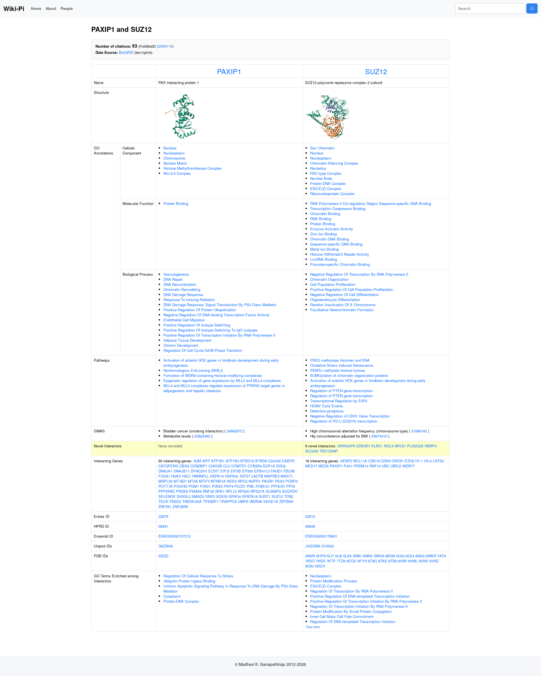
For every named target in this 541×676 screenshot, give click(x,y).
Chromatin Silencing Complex (334, 163)
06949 (310, 526)
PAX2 (279, 481)
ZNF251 (164, 506)
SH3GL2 (183, 496)
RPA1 (220, 491)
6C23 (400, 555)
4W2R (310, 555)
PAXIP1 (229, 71)
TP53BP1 (211, 501)
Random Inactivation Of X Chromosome (342, 304)
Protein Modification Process (333, 581)
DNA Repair (173, 279)
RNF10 (375, 466)
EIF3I (224, 471)
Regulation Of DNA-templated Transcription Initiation (352, 621)
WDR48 (256, 501)
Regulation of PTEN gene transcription (341, 390)
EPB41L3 (262, 471)
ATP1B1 (218, 460)
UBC (385, 466)
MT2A (193, 481)
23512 (310, 516)
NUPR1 (255, 481)
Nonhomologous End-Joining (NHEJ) (193, 370)
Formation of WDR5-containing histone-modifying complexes (212, 375)
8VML (413, 561)
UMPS (243, 501)
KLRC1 (377, 446)
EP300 (247, 471)
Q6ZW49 (165, 546)
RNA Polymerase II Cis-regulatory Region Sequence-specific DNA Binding (370, 203)
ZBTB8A (286, 501)
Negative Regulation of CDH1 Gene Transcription (350, 416)
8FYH (362, 561)
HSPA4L (232, 476)
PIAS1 (205, 486)
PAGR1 (268, 481)
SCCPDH (289, 491)
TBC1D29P (329, 451)
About (51, 8)
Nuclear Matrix (175, 163)
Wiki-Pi (13, 8)
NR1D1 (400, 446)
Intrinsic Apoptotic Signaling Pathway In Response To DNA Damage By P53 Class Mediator (230, 588)
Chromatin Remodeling (181, 289)
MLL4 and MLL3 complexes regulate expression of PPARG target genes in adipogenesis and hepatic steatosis (224, 388)
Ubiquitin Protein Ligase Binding (189, 581)
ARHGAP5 (346, 446)
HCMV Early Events (326, 405)
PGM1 (194, 486)
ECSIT (213, 471)
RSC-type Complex (326, 173)
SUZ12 (376, 71)
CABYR (288, 460)
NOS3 (232, 481)
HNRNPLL (200, 476)
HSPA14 (217, 476)
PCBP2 (291, 481)
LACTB (257, 476)
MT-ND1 (180, 481)
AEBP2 (346, 460)
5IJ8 (338, 555)
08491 (163, 526)
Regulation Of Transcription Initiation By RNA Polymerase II (359, 606)
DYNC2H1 (199, 471)
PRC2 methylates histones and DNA (340, 360)
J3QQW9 (312, 546)
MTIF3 (204, 481)
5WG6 (379, 555)
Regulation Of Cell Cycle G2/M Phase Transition (202, 350)
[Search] (532, 8)
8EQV (351, 561)
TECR (163, 501)
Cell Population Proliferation (332, 284)
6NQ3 (420, 555)
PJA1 (348, 466)
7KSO (310, 561)
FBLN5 (289, 471)
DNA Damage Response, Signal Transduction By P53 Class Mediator (219, 304)
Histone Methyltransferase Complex (192, 168)
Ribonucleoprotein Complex (332, 193)
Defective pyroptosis (327, 411)
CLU (226, 466)
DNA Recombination (179, 284)
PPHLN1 (278, 486)
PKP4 (228, 486)
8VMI (402, 561)
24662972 (234, 431)
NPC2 (242, 481)
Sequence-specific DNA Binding (336, 244)
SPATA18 (250, 496)
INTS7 (245, 476)
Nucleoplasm (174, 153)
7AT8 (441, 555)
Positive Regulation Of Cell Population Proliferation (351, 289)
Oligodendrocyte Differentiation (335, 299)
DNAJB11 (182, 471)
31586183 (419, 431)
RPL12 (231, 491)
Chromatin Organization (329, 279)
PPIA (290, 486)
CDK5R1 (363, 446)
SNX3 (210, 496)
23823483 (202, 436)
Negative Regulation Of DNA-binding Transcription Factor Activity (216, 314)
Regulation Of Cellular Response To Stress (198, 575)
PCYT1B (165, 486)
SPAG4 (235, 496)
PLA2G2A (415, 446)
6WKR (431, 555)
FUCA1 (164, 476)
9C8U (309, 566)
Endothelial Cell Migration (184, 319)
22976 (163, 516)
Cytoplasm (172, 596)
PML (250, 486)
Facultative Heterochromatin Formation (342, 309)
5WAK (368, 555)
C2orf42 (274, 460)
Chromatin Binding (325, 213)
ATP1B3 (232, 460)
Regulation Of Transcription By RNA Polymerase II (351, 591)
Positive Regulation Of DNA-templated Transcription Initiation (360, 596)
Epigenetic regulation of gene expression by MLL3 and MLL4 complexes (222, 380)
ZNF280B (180, 506)
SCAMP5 (273, 491)
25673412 (379, 436)
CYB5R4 (255, 466)
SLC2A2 (311, 451)
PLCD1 (240, 486)
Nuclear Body (321, 178)
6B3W (390, 555)
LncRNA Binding (323, 259)
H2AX (176, 476)
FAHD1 (276, 471)
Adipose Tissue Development (187, 340)
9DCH (320, 566)
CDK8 (386, 460)
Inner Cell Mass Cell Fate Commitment (342, 616)
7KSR (320, 561)
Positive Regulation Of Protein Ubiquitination (199, 309)
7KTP (331, 561)
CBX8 (184, 466)
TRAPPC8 (228, 501)
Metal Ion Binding (324, 249)
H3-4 (428, 460)
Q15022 (327, 546)
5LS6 (347, 555)
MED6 (323, 466)
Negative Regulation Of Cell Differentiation (344, 294)
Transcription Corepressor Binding (337, 208)
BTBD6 (261, 460)
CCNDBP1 (198, 466)
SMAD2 (198, 496)
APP (206, 460)
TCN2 (288, 496)
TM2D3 (175, 501)
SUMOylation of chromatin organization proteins (349, 375)
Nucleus (170, 148)
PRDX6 (182, 491)
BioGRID (126, 52)
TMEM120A (192, 501)
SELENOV (167, 496)
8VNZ (434, 561)
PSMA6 (195, 491)
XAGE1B (270, 501)
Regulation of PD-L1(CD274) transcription (343, 421)
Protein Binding (175, 203)
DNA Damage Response (183, 294)
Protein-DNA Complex (328, 183)
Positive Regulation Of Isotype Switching (196, 325)
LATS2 (438, 460)
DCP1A (269, 466)
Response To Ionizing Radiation (189, 299)
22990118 (164, 46)
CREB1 (398, 460)
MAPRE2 (272, 476)
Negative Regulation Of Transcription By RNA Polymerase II (359, 274)
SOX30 (222, 496)
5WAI (357, 555)
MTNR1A (218, 481)
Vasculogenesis (176, 274)
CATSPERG (168, 466)
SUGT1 (264, 496)
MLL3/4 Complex (177, 173)
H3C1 (186, 476)
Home (36, 8)
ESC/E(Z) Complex (326, 188)
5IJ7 (330, 555)
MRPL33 (165, 481)
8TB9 (392, 561)
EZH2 (409, 460)
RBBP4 (431, 446)
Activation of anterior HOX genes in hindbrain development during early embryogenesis (221, 362)
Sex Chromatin (322, 148)
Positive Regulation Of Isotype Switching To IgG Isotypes (210, 330)
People (67, 8)
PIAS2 (217, 486)
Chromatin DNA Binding (329, 239)
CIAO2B (215, 466)
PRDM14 (361, 466)
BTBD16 (247, 460)
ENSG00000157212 (174, 536)
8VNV (423, 561)
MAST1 (287, 476)
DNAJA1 (165, 471)
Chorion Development (180, 345)
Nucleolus (318, 168)
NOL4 (388, 446)
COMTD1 (239, 466)
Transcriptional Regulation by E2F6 (338, 400)
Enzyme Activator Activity (331, 228)
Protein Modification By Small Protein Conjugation (351, 611)
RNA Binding (320, 218)
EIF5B (235, 471)
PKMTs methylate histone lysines (337, 370)
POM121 (263, 486)
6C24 (410, 555)
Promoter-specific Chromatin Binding (340, 264)
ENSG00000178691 (321, 536)
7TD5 (341, 561)
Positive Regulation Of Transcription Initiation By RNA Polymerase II (219, 335)
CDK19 (374, 460)
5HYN (321, 555)
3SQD (163, 555)
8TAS (382, 561)
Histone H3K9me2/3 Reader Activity (339, 254)
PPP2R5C (166, 491)
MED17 (311, 466)
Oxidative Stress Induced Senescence (341, 365)
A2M (197, 460)
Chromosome (174, 158)
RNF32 (208, 491)
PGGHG (180, 486)
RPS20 (243, 491)
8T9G (372, 561)
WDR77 (408, 466)
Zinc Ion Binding (323, 234)
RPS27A (257, 491)
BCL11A (360, 460)
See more (313, 626)
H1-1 (419, 460)
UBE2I (396, 466)
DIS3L (281, 466)
